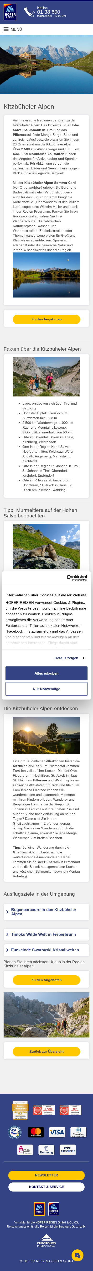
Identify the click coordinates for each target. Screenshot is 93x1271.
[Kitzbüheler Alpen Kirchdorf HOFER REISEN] (46, 377)
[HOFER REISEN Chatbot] (77, 1255)
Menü (16, 29)
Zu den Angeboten (46, 319)
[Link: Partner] (40, 1209)
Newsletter (46, 1175)
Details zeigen (66, 658)
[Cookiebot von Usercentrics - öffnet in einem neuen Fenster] (67, 578)
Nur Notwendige (46, 689)
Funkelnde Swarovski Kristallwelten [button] (45, 950)
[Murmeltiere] (46, 546)
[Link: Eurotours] (46, 1240)
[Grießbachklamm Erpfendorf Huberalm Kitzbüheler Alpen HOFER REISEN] (46, 735)
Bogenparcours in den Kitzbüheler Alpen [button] (43, 912)
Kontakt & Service (46, 1187)
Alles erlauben (46, 673)
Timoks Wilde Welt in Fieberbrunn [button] (43, 934)
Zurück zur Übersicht (47, 1051)
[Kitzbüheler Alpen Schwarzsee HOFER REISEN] (46, 275)
